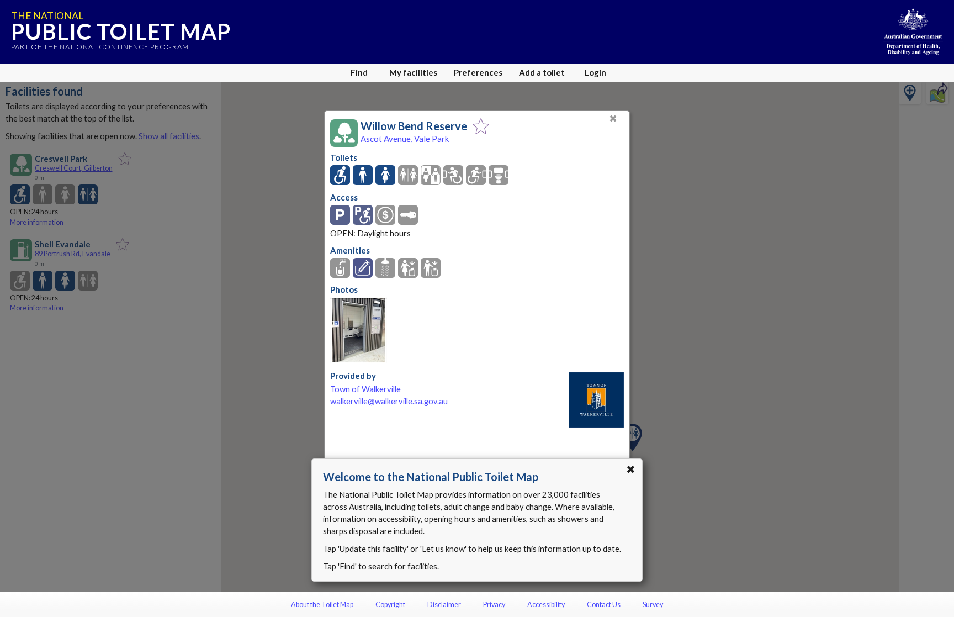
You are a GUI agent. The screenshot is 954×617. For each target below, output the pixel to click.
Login (595, 72)
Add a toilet (542, 72)
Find (359, 72)
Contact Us (604, 604)
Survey (653, 604)
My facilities (413, 72)
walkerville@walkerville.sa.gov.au (389, 401)
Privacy (494, 604)
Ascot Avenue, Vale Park (405, 139)
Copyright (390, 604)
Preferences (478, 72)
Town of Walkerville (365, 389)
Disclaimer (444, 604)
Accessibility (546, 604)
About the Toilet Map (322, 604)
